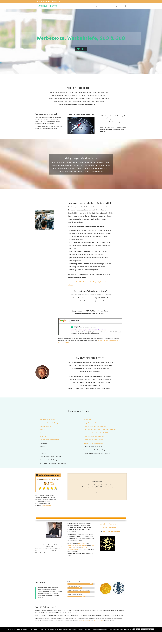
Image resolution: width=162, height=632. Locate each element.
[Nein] (160, 629)
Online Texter (108, 6)
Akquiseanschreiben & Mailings (49, 423)
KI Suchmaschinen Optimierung (49, 439)
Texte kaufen (87, 419)
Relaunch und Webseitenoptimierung (95, 426)
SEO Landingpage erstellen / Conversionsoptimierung (100, 429)
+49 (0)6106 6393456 (42, 1)
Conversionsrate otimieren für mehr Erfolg (96, 433)
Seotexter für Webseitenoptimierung (77, 545)
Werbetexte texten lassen (47, 419)
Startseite (78, 6)
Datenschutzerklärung (147, 629)
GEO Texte (43, 436)
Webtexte (42, 429)
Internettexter (81, 543)
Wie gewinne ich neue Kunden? (93, 439)
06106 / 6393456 (109, 527)
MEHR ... (81, 49)
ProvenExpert (46, 505)
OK (134, 629)
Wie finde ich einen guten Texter (93, 443)
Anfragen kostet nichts (108, 523)
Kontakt (121, 6)
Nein (138, 629)
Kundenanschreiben (46, 426)
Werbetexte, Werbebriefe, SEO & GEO (81, 38)
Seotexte (42, 433)
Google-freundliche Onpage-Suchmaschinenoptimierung (100, 423)
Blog (115, 6)
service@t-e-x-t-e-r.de (111, 531)
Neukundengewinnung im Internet (94, 436)
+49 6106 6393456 (98, 620)
